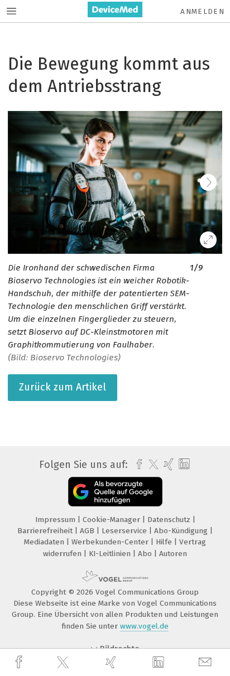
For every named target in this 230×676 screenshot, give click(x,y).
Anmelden (202, 11)
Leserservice (125, 530)
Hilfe (165, 542)
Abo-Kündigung (182, 530)
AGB (88, 530)
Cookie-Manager (112, 519)
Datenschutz (170, 519)
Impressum (56, 519)
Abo (146, 553)
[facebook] (20, 662)
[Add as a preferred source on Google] (115, 491)
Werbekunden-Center (111, 542)
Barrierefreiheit (46, 530)
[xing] (112, 662)
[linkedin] (159, 662)
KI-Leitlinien (111, 553)
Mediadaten (45, 542)
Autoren (173, 553)
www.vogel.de (144, 626)
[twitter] (64, 662)
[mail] (206, 662)
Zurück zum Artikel (62, 387)
